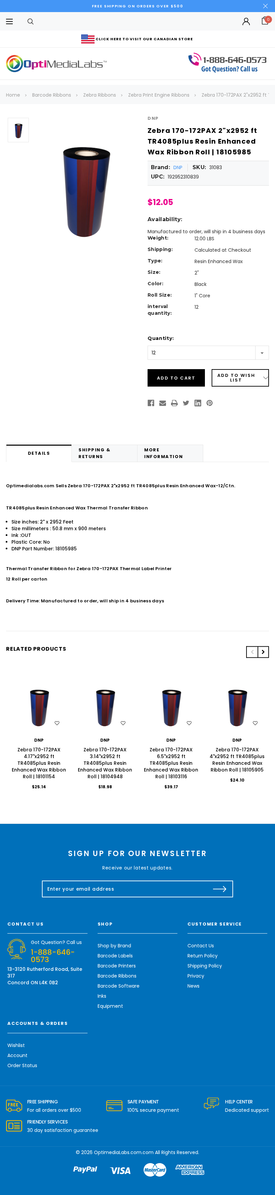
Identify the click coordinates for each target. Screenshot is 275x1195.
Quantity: (161, 338)
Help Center (239, 1101)
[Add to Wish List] (57, 723)
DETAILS (39, 453)
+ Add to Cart (39, 705)
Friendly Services (47, 1121)
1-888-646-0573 (53, 956)
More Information (163, 453)
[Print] (174, 403)
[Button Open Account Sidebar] (246, 21)
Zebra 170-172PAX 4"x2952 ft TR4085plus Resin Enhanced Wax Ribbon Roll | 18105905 (237, 759)
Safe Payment (143, 1101)
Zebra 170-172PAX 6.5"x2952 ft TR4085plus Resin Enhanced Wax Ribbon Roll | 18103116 (171, 763)
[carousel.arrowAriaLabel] (14, 1106)
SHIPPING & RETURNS (94, 453)
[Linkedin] (198, 403)
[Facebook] (151, 403)
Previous (252, 652)
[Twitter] (186, 403)
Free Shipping (42, 1101)
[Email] (162, 403)
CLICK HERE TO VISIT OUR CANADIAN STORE (144, 39)
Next (263, 652)
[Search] (30, 21)
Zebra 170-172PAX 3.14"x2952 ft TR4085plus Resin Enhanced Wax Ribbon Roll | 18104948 (105, 763)
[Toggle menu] (9, 21)
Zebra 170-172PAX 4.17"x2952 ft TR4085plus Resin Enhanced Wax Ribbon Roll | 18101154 (39, 763)
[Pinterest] (209, 403)
